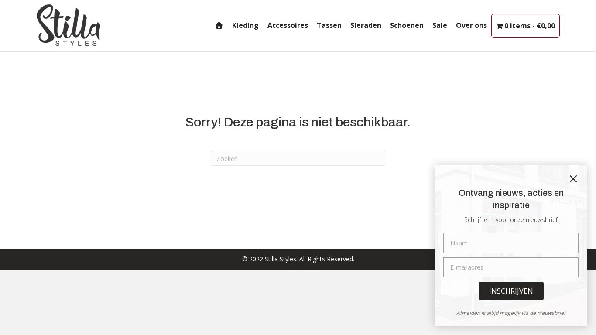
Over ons (471, 25)
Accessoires (287, 25)
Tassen (329, 25)
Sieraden (365, 25)
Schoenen (407, 25)
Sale (439, 25)
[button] (511, 291)
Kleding (245, 25)
